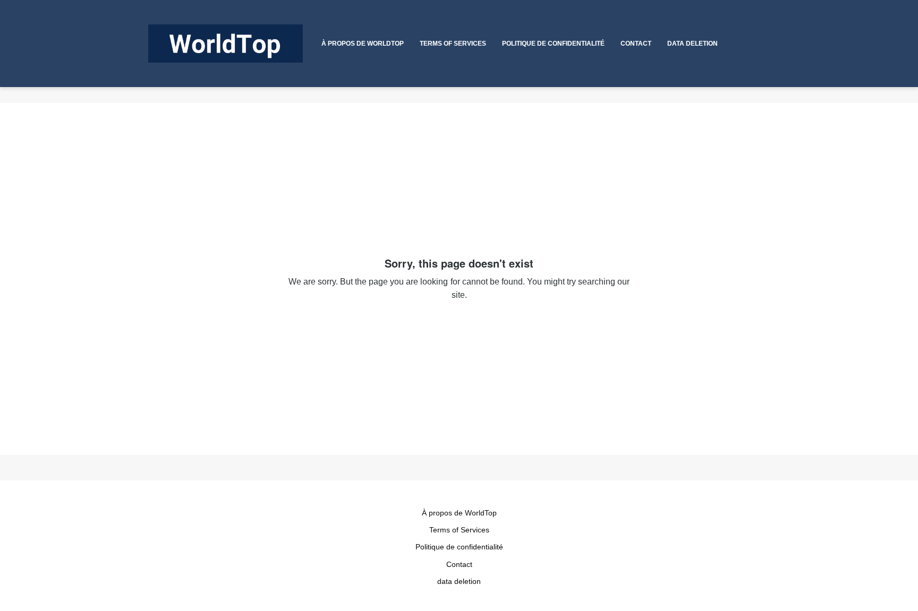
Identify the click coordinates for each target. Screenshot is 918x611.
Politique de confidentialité (459, 547)
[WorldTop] (225, 43)
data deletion (459, 581)
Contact (459, 564)
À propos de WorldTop (459, 513)
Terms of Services (459, 530)
